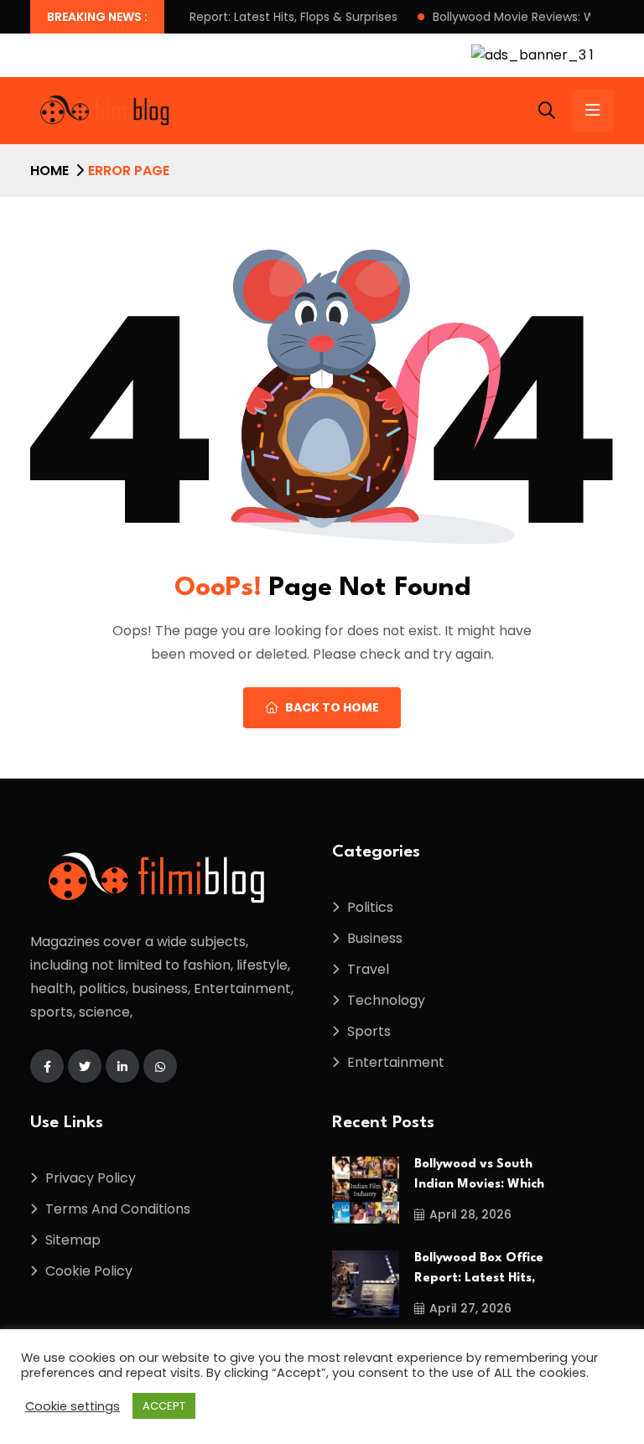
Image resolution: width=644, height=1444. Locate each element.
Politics (370, 907)
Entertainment (395, 1062)
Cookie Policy (88, 1271)
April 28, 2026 (470, 1214)
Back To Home (332, 707)
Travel (368, 969)
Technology (386, 1000)
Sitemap (73, 1240)
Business (374, 938)
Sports (369, 1031)
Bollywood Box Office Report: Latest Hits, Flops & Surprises (199, 16)
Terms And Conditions (117, 1209)
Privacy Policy (90, 1178)
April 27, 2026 (470, 1308)
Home (49, 170)
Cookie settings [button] (72, 1406)
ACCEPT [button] (164, 1406)
